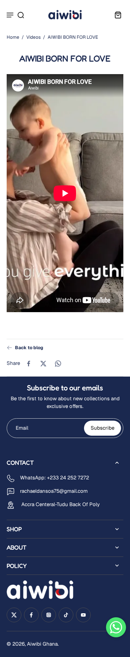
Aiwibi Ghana (42, 644)
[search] (20, 14)
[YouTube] (83, 615)
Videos (33, 37)
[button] (116, 627)
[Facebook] (31, 615)
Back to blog (29, 348)
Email (22, 427)
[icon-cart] (116, 14)
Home (13, 37)
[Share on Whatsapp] (58, 363)
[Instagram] (48, 615)
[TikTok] (66, 615)
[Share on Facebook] (28, 363)
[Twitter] (14, 615)
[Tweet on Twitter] (43, 363)
